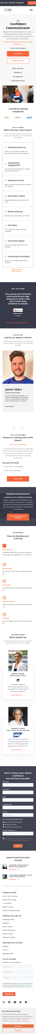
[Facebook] (9, 1002)
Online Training (7, 907)
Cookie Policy (25, 1021)
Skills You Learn (18, 68)
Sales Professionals (8, 930)
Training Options (9, 892)
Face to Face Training (9, 896)
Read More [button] (12, 869)
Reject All (18, 1030)
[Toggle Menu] (31, 10)
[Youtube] (15, 1002)
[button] (18, 94)
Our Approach (18, 76)
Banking (5, 946)
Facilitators (18, 72)
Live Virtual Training (9, 900)
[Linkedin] (4, 1002)
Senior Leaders (7, 926)
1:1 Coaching (6, 903)
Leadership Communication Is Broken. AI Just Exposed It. (19, 865)
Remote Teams (7, 934)
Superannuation (7, 953)
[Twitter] (20, 1002)
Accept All (18, 1026)
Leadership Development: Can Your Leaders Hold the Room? (20, 875)
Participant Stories (18, 81)
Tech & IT (5, 950)
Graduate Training (8, 937)
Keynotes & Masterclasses (11, 910)
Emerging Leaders (8, 919)
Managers (5, 923)
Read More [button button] (12, 879)
